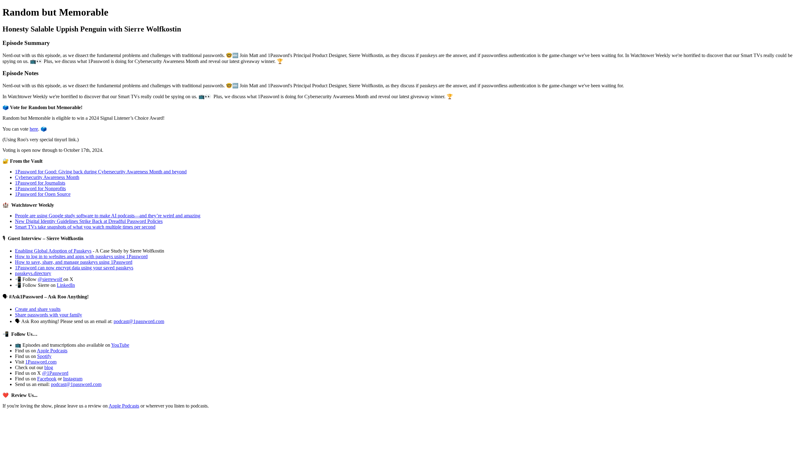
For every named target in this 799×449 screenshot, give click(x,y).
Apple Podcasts (52, 350)
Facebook (46, 378)
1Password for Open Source (43, 194)
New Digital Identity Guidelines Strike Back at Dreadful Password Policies (89, 221)
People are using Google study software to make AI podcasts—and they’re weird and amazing (107, 215)
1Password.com (40, 362)
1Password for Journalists (40, 183)
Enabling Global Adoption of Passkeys (53, 250)
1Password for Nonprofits (40, 188)
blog (48, 367)
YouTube (120, 345)
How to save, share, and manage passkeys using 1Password (73, 262)
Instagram (72, 378)
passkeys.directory (33, 273)
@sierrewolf (50, 279)
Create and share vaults (38, 309)
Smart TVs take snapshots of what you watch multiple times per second (85, 226)
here (34, 129)
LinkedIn (66, 285)
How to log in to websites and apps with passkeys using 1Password (81, 256)
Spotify (44, 356)
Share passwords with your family (48, 314)
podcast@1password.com (139, 321)
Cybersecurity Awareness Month (47, 177)
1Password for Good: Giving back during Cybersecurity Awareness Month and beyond (101, 171)
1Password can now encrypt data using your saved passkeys (74, 267)
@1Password (55, 373)
